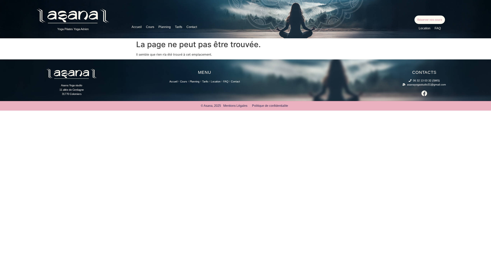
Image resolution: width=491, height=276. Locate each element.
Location (424, 28)
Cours (150, 27)
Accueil (137, 27)
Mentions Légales (235, 105)
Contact (191, 27)
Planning (164, 27)
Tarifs (178, 27)
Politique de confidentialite (270, 105)
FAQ (438, 28)
